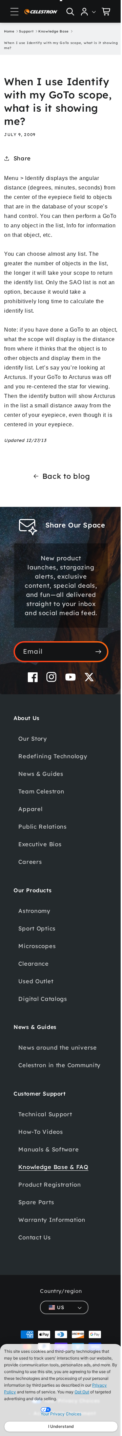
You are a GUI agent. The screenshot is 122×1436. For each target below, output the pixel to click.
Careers (30, 880)
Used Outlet (35, 999)
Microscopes (37, 964)
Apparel (30, 827)
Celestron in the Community (41, 1088)
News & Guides (40, 792)
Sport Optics (37, 946)
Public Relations (42, 845)
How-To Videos (40, 1159)
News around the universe (57, 1066)
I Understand (61, 1426)
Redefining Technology (52, 774)
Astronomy (34, 929)
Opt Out (82, 1391)
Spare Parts (36, 1230)
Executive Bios (39, 862)
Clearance (33, 982)
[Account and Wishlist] (83, 11)
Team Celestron (41, 809)
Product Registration (49, 1212)
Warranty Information (51, 1247)
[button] (14, 11)
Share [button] (22, 158)
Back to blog (63, 485)
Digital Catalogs (42, 1017)
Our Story (32, 757)
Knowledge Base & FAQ (53, 1194)
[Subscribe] (93, 670)
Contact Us (34, 1265)
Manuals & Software (48, 1177)
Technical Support (45, 1142)
